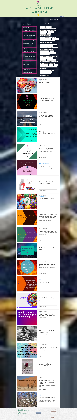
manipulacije (52, 51)
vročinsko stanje (48, 66)
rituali (41, 63)
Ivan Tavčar (42, 30)
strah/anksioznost (51, 63)
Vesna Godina (53, 37)
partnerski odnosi (43, 59)
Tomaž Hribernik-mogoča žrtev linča (46, 35)
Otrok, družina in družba (42, 196)
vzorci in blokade (43, 68)
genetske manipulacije (48, 42)
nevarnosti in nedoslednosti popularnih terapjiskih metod (49, 56)
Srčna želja (48, 33)
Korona (40, 80)
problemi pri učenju (43, 61)
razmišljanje (55, 61)
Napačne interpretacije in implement (44, 163)
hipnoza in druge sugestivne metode (46, 44)
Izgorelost (47, 30)
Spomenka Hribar (43, 33)
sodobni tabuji (46, 63)
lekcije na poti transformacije (45, 51)
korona (51, 49)
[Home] (38, 15)
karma (56, 47)
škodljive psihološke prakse (45, 75)
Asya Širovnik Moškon (44, 28)
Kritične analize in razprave (42, 113)
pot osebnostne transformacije (51, 59)
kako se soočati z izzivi (51, 47)
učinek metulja (43, 66)
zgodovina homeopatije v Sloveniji (45, 73)
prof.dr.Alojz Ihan (50, 61)
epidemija (42, 42)
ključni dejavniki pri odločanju (45, 49)
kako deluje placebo (44, 47)
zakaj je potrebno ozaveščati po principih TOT (47, 70)
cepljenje (42, 40)
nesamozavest (48, 54)
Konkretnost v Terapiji (53, 30)
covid (45, 40)
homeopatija (54, 44)
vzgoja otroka (54, 66)
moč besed (42, 54)
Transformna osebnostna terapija (45, 37)
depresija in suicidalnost (51, 40)
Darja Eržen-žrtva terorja (52, 28)
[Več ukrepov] (57, 79)
